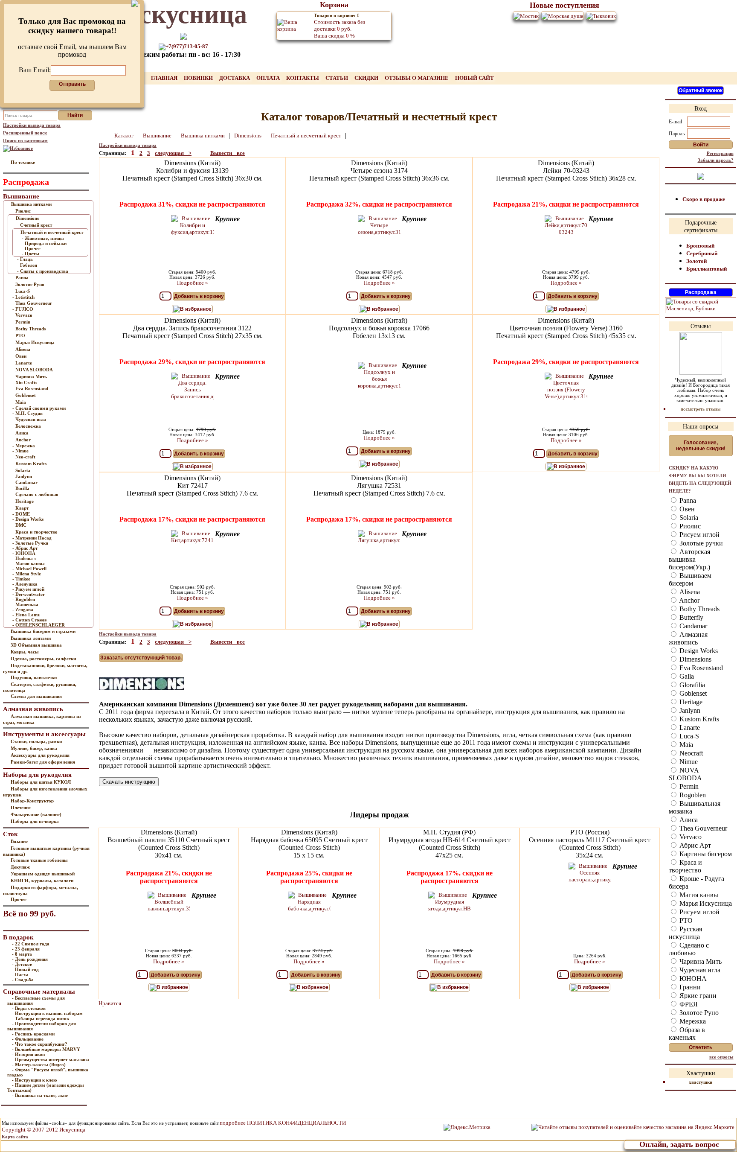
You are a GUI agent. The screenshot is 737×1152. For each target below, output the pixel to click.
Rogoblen (692, 795)
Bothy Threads (30, 328)
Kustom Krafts (30, 463)
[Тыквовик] (601, 15)
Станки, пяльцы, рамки (36, 741)
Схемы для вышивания (36, 696)
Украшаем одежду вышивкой (43, 873)
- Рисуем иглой (28, 589)
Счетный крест (36, 224)
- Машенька (25, 604)
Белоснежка (28, 426)
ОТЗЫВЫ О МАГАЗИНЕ (417, 78)
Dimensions (27, 218)
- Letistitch (23, 297)
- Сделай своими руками (39, 408)
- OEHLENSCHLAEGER (38, 624)
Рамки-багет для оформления (43, 761)
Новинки (199, 78)
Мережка (692, 1021)
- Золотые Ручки (30, 542)
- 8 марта (22, 954)
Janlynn (689, 710)
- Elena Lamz (26, 614)
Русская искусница (685, 932)
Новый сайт (474, 78)
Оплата (268, 78)
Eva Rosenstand (31, 388)
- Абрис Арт (25, 548)
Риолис (23, 210)
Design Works (698, 650)
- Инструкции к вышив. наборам (47, 1013)
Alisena (22, 349)
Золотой (696, 261)
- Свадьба (23, 979)
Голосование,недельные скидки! (700, 446)
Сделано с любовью (36, 494)
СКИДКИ (367, 78)
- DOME (21, 513)
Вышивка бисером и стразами (43, 631)
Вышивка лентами (31, 638)
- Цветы (30, 253)
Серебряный (701, 253)
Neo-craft (25, 456)
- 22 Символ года (30, 943)
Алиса (22, 432)
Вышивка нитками (31, 204)
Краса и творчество (36, 531)
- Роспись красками (33, 1033)
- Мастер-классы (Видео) (39, 1064)
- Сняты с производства (42, 271)
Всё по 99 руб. (29, 913)
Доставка (235, 78)
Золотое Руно (29, 284)
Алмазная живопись (688, 638)
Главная (165, 78)
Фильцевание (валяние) (36, 814)
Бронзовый (700, 245)
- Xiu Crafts (24, 382)
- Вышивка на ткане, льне (40, 1095)
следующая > (173, 153)
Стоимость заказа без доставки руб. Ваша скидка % (339, 26)
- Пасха (20, 974)
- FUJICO (22, 309)
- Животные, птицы (43, 238)
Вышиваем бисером (690, 579)
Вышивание (158, 135)
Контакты (303, 78)
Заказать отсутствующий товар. (141, 658)
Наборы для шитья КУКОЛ (41, 782)
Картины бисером (705, 853)
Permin (22, 321)
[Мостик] (526, 15)
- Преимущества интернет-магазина (50, 1059)
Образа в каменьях (687, 1033)
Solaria (22, 470)
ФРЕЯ (688, 1004)
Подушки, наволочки (34, 677)
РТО (20, 335)
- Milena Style (26, 573)
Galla (686, 676)
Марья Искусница (35, 342)
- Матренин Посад (32, 537)
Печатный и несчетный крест (51, 232)
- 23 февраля (26, 948)
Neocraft (690, 753)
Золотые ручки (700, 543)
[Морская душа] (562, 15)
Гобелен (28, 265)
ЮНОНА (692, 978)
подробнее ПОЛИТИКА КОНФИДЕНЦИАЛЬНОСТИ (283, 1123)
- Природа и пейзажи (44, 243)
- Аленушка (25, 583)
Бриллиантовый (706, 268)
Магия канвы (698, 894)
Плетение (21, 807)
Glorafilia (691, 684)
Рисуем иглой (699, 534)
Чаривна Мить (31, 376)
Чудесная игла (30, 419)
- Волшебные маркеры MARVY (46, 1049)
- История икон (28, 1054)
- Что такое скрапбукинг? (39, 1044)
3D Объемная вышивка (36, 644)
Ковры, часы (25, 651)
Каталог (124, 135)
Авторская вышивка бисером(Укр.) (689, 559)
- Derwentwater (28, 594)
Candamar (26, 482)
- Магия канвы (28, 563)
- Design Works (28, 519)
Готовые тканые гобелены (39, 860)
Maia (20, 402)
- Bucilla (20, 488)
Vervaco (23, 315)
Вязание (19, 841)
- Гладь (25, 259)
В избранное (196, 309)
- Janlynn (22, 476)
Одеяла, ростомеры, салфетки (43, 658)
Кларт (22, 507)
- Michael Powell (29, 568)
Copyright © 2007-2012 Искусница (43, 1129)
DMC (20, 525)
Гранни (689, 987)
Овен (20, 356)
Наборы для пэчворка (35, 821)
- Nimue (20, 450)
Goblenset (25, 395)
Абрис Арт (694, 845)
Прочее (18, 899)
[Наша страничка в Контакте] (700, 175)
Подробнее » (192, 283)
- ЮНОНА (23, 553)
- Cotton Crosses (29, 619)
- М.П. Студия (27, 413)
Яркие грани (697, 995)
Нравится (110, 1003)
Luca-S (22, 291)
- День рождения (30, 959)
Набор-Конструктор (32, 800)
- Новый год (25, 969)
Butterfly (690, 617)
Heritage (24, 501)
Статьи (337, 78)
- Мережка (23, 445)
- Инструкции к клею (34, 1079)
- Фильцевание (28, 1038)
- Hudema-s (24, 558)
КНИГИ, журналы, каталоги (42, 880)
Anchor (23, 439)
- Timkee (21, 578)
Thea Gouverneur (33, 303)
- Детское (22, 964)
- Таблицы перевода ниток (40, 1018)
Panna (22, 277)
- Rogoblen (23, 599)
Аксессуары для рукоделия (40, 755)
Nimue (688, 761)
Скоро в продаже (703, 199)
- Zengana (22, 609)
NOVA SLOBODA (34, 369)
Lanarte (23, 362)
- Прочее (31, 248)
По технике (23, 162)
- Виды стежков (29, 1008)
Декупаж (20, 866)
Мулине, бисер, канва (34, 748)
